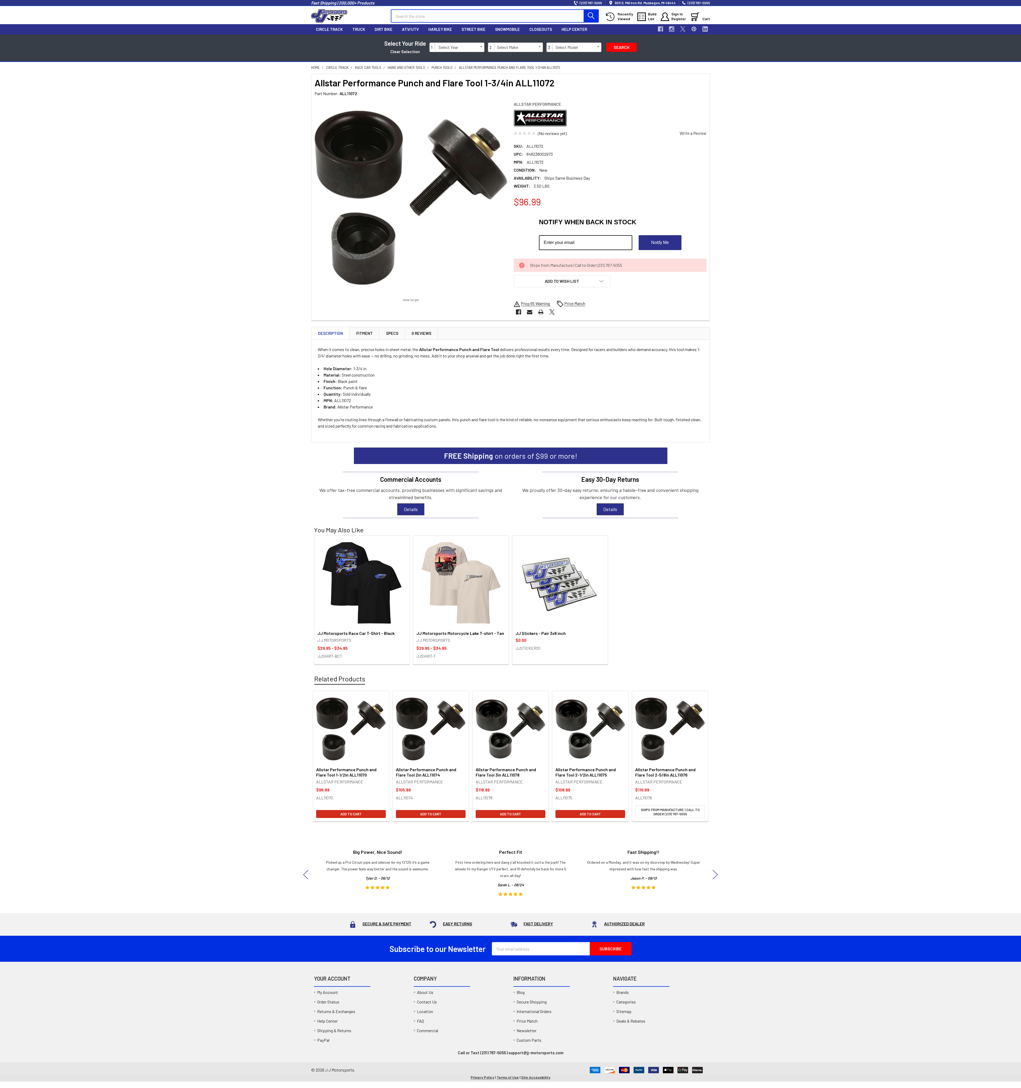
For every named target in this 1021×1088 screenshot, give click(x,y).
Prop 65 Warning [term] (536, 303)
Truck (358, 29)
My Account (327, 992)
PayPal (323, 1040)
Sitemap (623, 1011)
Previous (305, 874)
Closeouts (540, 29)
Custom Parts (529, 1040)
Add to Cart (351, 814)
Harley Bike (440, 29)
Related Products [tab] (339, 679)
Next (715, 874)
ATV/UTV (410, 29)
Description (330, 333)
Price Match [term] (574, 303)
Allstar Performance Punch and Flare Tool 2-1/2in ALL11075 (585, 772)
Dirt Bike (383, 29)
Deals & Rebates (630, 1020)
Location (425, 1011)
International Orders (534, 1011)
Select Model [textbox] (566, 47)
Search (621, 47)
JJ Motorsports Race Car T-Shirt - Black (356, 633)
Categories (626, 1001)
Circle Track (329, 29)
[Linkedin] (705, 29)
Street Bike (474, 29)
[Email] (529, 312)
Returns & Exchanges (336, 1011)
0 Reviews (421, 333)
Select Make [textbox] (507, 47)
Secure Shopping (532, 1001)
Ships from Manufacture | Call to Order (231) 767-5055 (670, 812)
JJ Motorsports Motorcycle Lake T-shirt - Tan (460, 633)
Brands (622, 992)
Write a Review (693, 133)
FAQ (420, 1020)
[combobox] (460, 47)
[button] (562, 281)
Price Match (527, 1020)
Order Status (328, 1001)
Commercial (427, 1030)
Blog (521, 992)
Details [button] (411, 509)
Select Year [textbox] (448, 47)
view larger (411, 300)
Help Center (574, 29)
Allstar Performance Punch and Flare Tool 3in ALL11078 (506, 772)
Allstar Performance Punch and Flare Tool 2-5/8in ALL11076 (665, 772)
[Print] (541, 312)
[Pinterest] (694, 29)
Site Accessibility (535, 1077)
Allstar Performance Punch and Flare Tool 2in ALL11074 (426, 772)
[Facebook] (660, 29)
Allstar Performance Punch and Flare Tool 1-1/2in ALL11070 (346, 772)
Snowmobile (507, 29)
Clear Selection (405, 51)
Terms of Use (508, 1077)
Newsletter (527, 1030)
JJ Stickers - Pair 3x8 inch (541, 633)
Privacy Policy (482, 1077)
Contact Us (427, 1001)
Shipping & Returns (334, 1030)
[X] (683, 29)
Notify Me (660, 242)
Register (678, 18)
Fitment (364, 333)
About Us (425, 992)
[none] (411, 198)
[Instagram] (671, 29)
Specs (392, 333)
